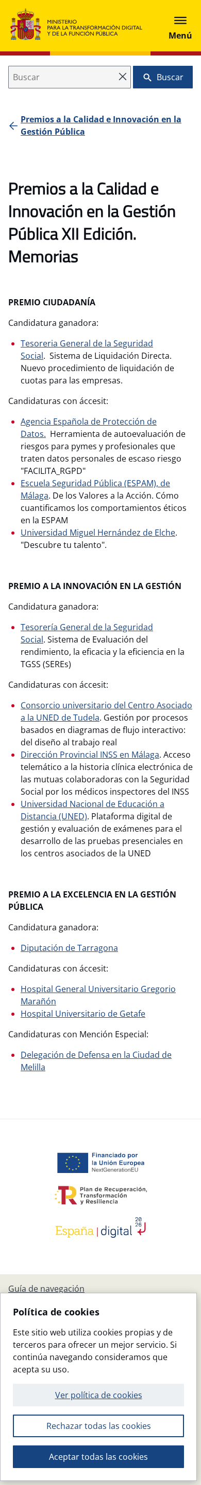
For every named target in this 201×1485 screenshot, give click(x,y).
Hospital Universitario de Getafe (83, 1013)
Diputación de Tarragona (69, 948)
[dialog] (98, 1387)
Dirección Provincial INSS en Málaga (90, 754)
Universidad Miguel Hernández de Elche (98, 532)
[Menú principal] (180, 25)
